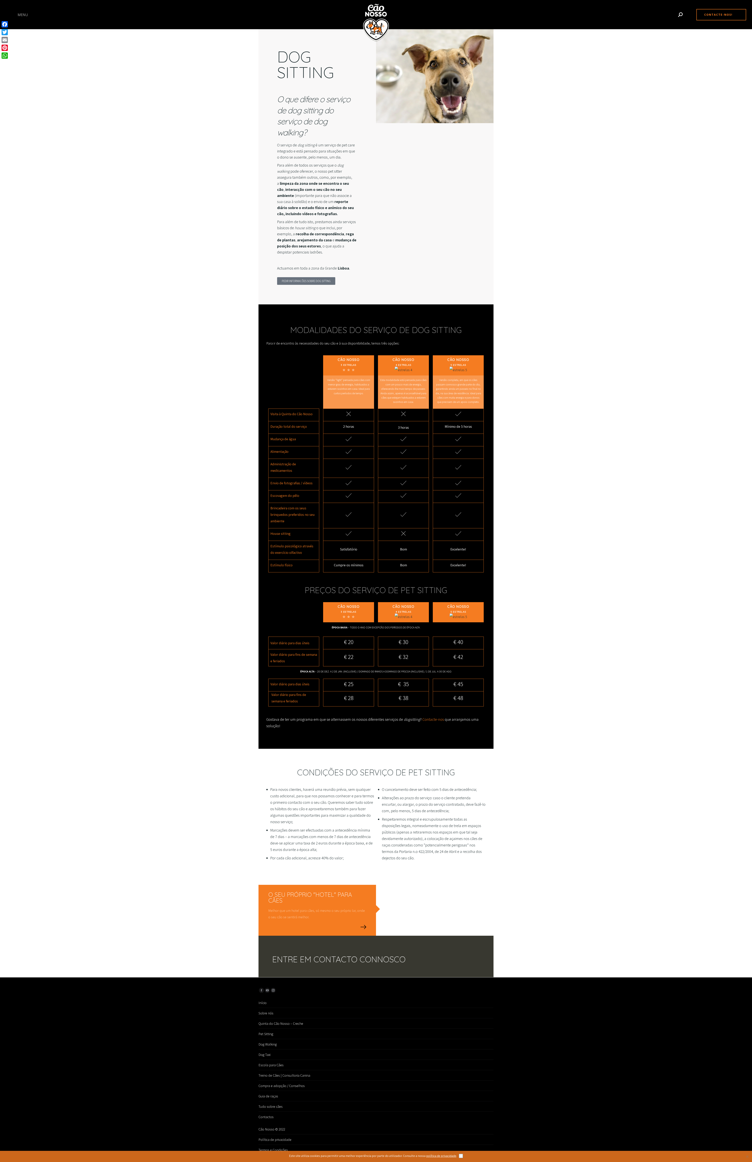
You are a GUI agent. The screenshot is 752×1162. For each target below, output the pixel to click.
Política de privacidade (274, 1139)
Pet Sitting (265, 1034)
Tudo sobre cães (270, 1106)
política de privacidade (441, 1156)
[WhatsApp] (5, 56)
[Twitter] (5, 32)
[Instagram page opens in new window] (273, 990)
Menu (23, 15)
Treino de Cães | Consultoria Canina (284, 1075)
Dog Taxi (264, 1054)
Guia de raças (268, 1096)
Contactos (266, 1117)
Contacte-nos (433, 719)
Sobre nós (265, 1013)
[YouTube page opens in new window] (267, 990)
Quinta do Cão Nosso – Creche (280, 1023)
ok (461, 1155)
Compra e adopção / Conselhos (281, 1086)
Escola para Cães (271, 1065)
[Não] (747, 1156)
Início (262, 1003)
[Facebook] (5, 24)
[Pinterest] (5, 48)
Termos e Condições (273, 1150)
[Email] (5, 40)
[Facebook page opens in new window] (261, 990)
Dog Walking (267, 1044)
